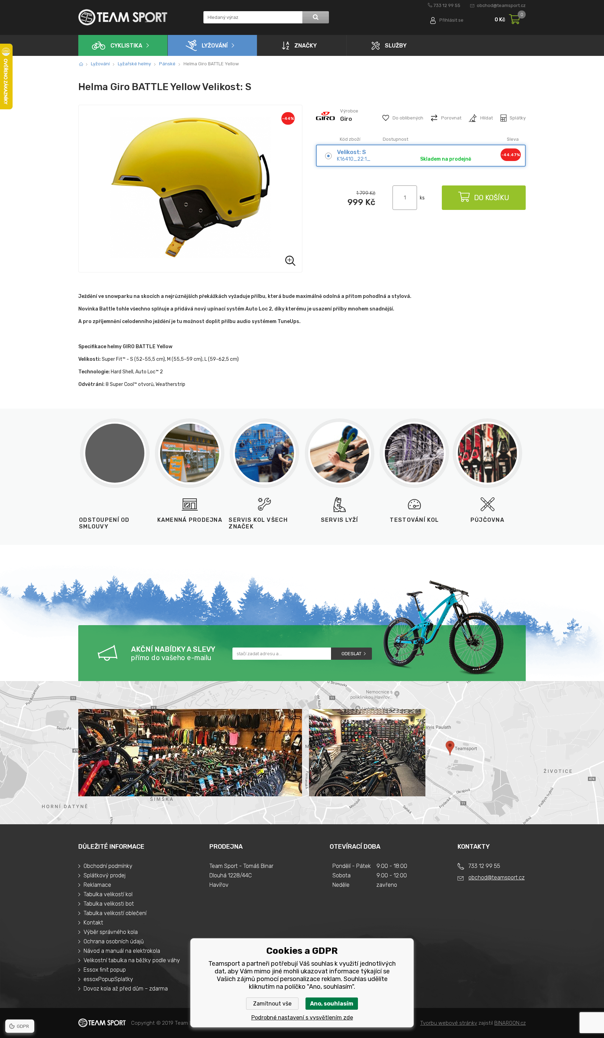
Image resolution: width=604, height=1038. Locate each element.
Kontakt (93, 922)
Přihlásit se (451, 20)
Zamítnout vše (272, 1003)
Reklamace (97, 885)
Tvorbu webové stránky (448, 1023)
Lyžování (215, 45)
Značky (305, 45)
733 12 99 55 (446, 5)
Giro (346, 118)
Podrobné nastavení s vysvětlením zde (302, 1017)
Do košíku (491, 197)
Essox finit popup (105, 969)
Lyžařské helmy (134, 63)
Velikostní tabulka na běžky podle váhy (132, 960)
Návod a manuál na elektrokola (122, 951)
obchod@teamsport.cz (501, 5)
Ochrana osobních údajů (114, 941)
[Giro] (325, 125)
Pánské (167, 63)
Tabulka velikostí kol (108, 894)
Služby (396, 45)
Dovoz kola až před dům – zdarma (126, 988)
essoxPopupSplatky (108, 979)
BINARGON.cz (510, 1023)
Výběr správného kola (111, 932)
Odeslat (351, 653)
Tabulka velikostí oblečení (115, 913)
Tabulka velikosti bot (109, 903)
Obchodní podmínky (108, 866)
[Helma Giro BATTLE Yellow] (190, 188)
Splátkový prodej (104, 875)
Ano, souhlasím (331, 1003)
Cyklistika (126, 45)
